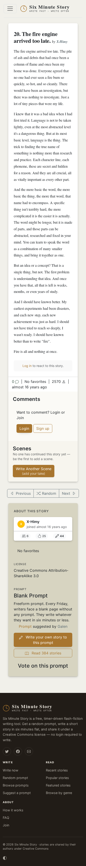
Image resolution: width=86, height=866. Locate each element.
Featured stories (58, 785)
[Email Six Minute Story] (29, 751)
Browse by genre (59, 793)
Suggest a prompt (17, 793)
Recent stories (57, 770)
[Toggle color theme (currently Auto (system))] (5, 858)
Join (6, 825)
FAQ (6, 818)
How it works (13, 810)
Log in (27, 366)
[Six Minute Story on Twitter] (7, 751)
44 (62, 536)
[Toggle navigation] (10, 8)
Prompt (25, 626)
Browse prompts (16, 785)
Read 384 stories (46, 653)
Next (66, 493)
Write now (10, 770)
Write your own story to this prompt (46, 640)
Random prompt (15, 778)
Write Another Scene (33, 470)
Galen (62, 626)
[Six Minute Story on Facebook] (18, 751)
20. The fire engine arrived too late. (35, 37)
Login (24, 428)
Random (49, 493)
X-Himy (62, 41)
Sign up (42, 428)
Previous (23, 493)
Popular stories (57, 778)
